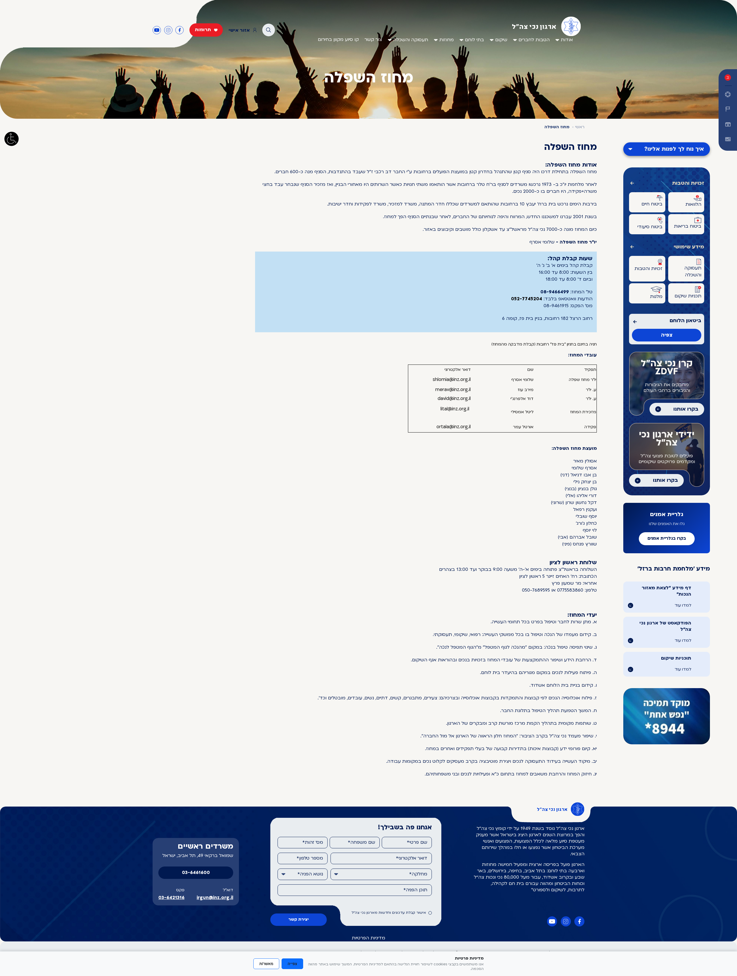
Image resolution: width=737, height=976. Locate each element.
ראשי (579, 127)
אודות (567, 40)
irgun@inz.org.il (215, 898)
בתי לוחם (474, 40)
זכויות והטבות (688, 183)
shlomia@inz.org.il (452, 379)
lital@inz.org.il (454, 409)
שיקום (501, 40)
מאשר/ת (266, 964)
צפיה (667, 335)
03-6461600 (196, 873)
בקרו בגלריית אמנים (666, 539)
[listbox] (381, 874)
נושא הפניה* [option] (310, 874)
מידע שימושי (689, 247)
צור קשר (373, 39)
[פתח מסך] (11, 139)
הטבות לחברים (534, 40)
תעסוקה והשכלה (410, 40)
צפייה (292, 964)
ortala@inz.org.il (453, 427)
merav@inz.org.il (453, 390)
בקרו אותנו (685, 409)
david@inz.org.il (454, 399)
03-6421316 (171, 898)
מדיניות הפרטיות (368, 938)
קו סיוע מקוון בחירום (338, 39)
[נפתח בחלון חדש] (728, 139)
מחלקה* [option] (418, 874)
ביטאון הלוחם (685, 320)
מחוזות (446, 40)
